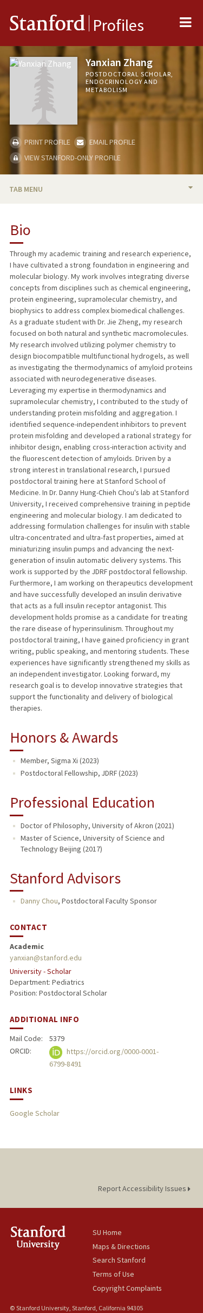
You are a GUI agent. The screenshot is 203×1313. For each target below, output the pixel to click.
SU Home (107, 1232)
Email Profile (111, 142)
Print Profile (46, 142)
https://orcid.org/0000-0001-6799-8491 (104, 1057)
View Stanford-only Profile (72, 157)
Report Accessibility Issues (143, 1188)
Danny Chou (39, 901)
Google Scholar (35, 1113)
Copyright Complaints (127, 1288)
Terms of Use (113, 1274)
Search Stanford (119, 1260)
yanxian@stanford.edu (46, 958)
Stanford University (51, 1237)
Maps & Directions (121, 1246)
